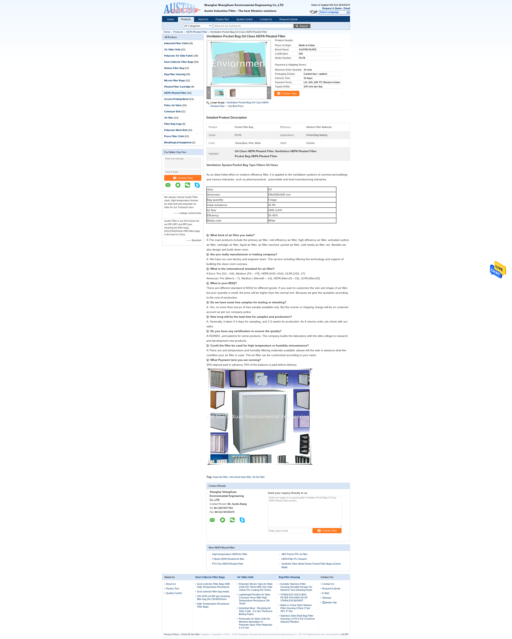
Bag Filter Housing (174, 74)
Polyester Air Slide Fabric (178, 55)
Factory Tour (222, 19)
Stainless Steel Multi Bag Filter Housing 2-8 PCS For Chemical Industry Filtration (297, 618)
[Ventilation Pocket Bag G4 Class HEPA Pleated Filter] (239, 63)
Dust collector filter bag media (213, 591)
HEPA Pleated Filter (196, 32)
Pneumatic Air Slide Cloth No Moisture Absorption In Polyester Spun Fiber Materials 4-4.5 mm (255, 623)
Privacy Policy (171, 634)
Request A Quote (332, 8)
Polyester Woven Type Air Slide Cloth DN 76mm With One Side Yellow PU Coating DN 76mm (256, 587)
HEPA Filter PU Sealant (294, 559)
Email (347, 8)
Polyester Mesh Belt (175, 130)
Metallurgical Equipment (178, 142)
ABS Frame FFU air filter (294, 554)
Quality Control (244, 19)
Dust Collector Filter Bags (179, 62)
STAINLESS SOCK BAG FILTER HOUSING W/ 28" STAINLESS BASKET (294, 597)
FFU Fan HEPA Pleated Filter (227, 563)
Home (170, 19)
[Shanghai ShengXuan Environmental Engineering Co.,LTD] (183, 8)
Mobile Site (331, 602)
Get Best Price (236, 106)
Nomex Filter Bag (174, 68)
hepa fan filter (220, 477)
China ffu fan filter (190, 634)
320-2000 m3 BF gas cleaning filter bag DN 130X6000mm (213, 598)
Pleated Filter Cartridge (177, 86)
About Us (203, 19)
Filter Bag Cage (173, 124)
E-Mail (325, 593)
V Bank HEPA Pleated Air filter (228, 559)
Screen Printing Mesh (176, 99)
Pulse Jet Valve (173, 105)
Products (186, 19)
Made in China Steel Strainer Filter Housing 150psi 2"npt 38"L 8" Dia (296, 608)
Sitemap (326, 597)
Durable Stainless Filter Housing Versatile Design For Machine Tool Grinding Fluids (296, 587)
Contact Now (185, 177)
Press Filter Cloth (174, 136)
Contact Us (266, 19)
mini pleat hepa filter (240, 477)
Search (304, 26)
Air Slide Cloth (172, 49)
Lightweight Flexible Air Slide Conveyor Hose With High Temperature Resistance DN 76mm (254, 599)
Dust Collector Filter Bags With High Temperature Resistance (213, 585)
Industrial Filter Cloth (176, 43)
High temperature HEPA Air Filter (229, 554)
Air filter (168, 117)
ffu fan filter (259, 477)
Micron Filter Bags (174, 80)
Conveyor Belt (172, 111)
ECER (345, 634)
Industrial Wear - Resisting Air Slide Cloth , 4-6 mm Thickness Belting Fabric (255, 611)
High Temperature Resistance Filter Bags (213, 605)
